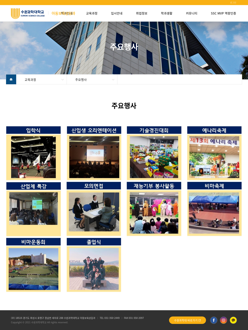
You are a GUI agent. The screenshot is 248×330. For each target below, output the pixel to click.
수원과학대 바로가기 (186, 320)
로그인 (233, 2)
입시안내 (116, 13)
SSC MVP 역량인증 (223, 13)
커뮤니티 (191, 13)
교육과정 (92, 13)
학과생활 (166, 13)
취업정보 (141, 13)
